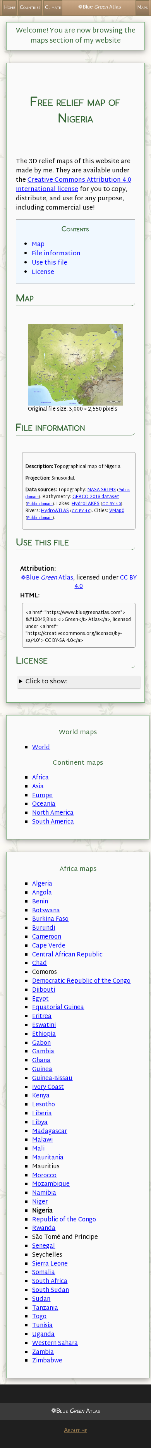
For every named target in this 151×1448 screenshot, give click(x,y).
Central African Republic (67, 955)
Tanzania (45, 1308)
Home (9, 7)
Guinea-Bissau (52, 1078)
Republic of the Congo (64, 1220)
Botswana (46, 911)
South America (53, 822)
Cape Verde (48, 946)
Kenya (41, 1096)
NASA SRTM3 (102, 490)
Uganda (43, 1334)
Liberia (42, 1114)
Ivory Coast (48, 1087)
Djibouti (43, 990)
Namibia (44, 1193)
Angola (42, 893)
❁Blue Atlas (47, 578)
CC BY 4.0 (111, 504)
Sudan (41, 1299)
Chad (39, 963)
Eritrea (41, 1016)
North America (53, 813)
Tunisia (42, 1326)
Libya (40, 1123)
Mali (38, 1149)
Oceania (43, 804)
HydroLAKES (86, 504)
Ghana (41, 1061)
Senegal (43, 1246)
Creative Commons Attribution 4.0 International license (73, 185)
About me (75, 1430)
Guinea (42, 1070)
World (41, 748)
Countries (30, 7)
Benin (40, 902)
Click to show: (46, 682)
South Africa (49, 1281)
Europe (42, 796)
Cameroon (46, 937)
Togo (39, 1317)
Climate (53, 7)
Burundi (43, 928)
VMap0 (116, 511)
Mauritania (47, 1158)
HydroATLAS (55, 511)
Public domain (40, 504)
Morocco (44, 1176)
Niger (40, 1202)
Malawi (42, 1140)
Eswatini (44, 1025)
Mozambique (51, 1184)
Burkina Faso (50, 919)
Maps (142, 7)
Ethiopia (44, 1034)
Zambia (43, 1352)
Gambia (43, 1052)
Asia (38, 787)
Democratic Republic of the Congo (81, 981)
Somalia (43, 1272)
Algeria (42, 884)
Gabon (41, 1043)
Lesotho (43, 1105)
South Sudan (50, 1290)
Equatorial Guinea (58, 1008)
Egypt (40, 999)
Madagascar (49, 1131)
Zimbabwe (47, 1361)
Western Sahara (55, 1343)
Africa (40, 778)
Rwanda (43, 1228)
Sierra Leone (50, 1264)
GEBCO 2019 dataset (95, 497)
